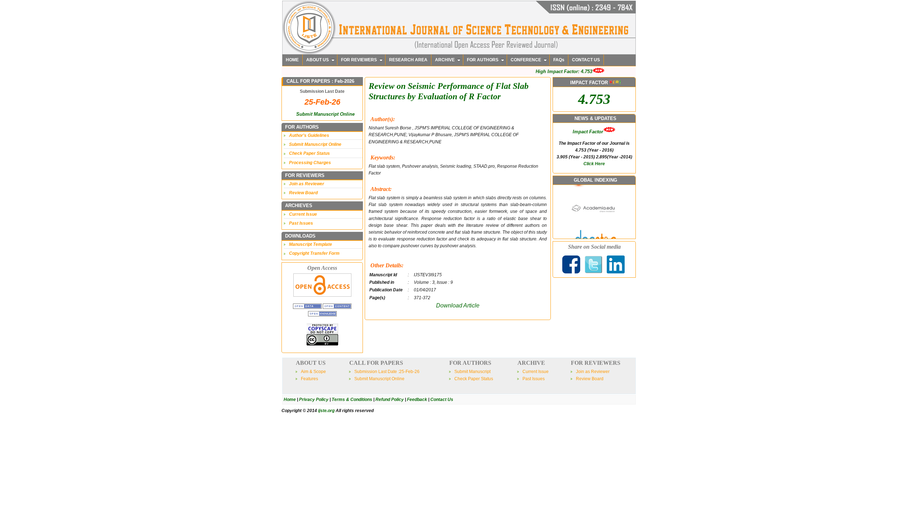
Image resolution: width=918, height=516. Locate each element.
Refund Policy (389, 399)
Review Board (303, 192)
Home (290, 399)
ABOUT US (317, 59)
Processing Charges (310, 162)
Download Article (457, 305)
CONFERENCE (526, 59)
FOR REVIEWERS (359, 59)
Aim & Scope (313, 371)
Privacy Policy (313, 399)
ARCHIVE (445, 59)
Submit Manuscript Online (325, 114)
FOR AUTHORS (482, 59)
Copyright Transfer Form (314, 253)
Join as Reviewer (306, 183)
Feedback (417, 399)
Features (309, 378)
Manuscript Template (310, 244)
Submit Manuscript (472, 371)
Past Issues (301, 223)
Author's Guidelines (309, 135)
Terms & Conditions (352, 399)
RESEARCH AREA (408, 59)
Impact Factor (588, 131)
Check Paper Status (309, 153)
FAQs (558, 59)
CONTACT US (586, 59)
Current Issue (303, 214)
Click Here (594, 163)
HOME (292, 59)
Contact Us (441, 399)
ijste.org (326, 410)
